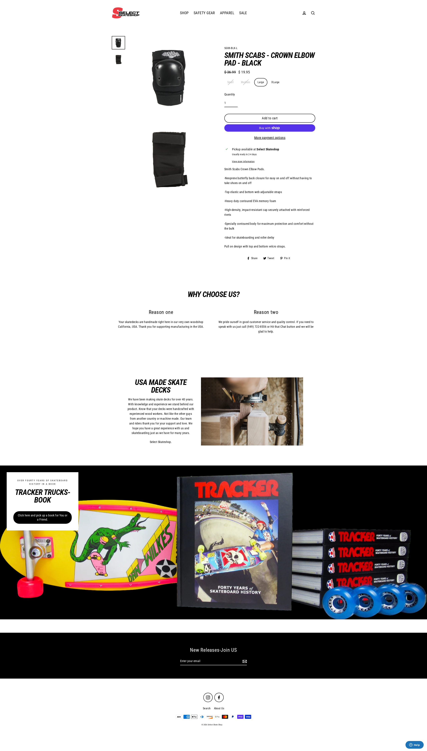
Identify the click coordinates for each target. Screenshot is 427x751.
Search (207, 708)
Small (230, 82)
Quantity (229, 94)
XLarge (275, 82)
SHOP (184, 13)
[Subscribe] (244, 661)
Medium (245, 82)
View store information (243, 161)
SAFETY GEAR (204, 13)
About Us (219, 708)
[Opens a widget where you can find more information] (414, 745)
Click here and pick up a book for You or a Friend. (42, 517)
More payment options (269, 138)
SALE (243, 13)
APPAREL (227, 13)
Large (261, 82)
